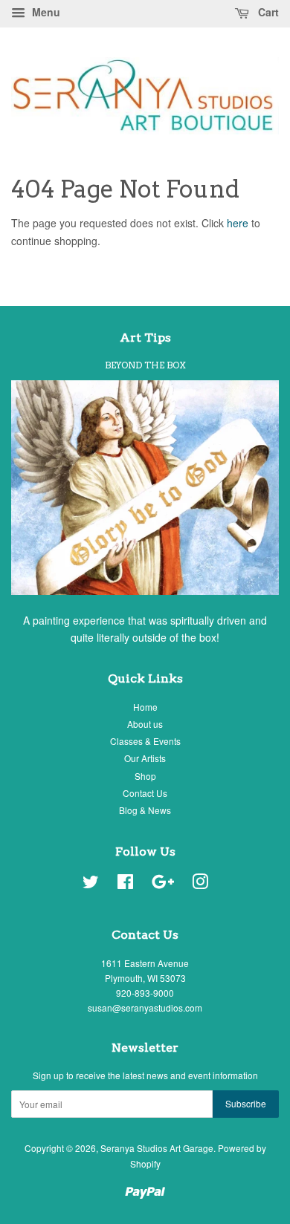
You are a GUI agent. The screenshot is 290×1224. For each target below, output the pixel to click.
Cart (267, 11)
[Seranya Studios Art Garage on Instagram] (200, 884)
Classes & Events (145, 741)
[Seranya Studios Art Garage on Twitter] (91, 884)
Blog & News (145, 810)
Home (145, 706)
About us (145, 723)
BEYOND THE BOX (145, 365)
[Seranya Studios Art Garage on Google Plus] (163, 884)
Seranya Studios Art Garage (156, 1148)
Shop (145, 775)
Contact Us (145, 793)
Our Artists (145, 758)
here (237, 222)
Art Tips (145, 338)
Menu (44, 11)
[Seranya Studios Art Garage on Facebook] (125, 884)
